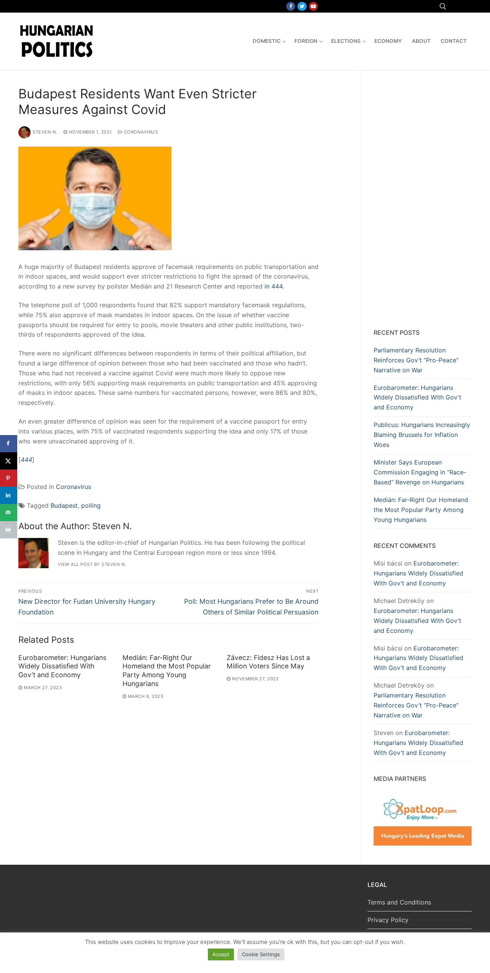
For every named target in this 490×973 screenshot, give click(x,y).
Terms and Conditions (399, 902)
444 (26, 459)
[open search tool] (442, 6)
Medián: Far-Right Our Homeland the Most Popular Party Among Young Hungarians (166, 671)
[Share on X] (8, 460)
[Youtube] (313, 6)
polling (91, 505)
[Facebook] (290, 6)
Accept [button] (220, 954)
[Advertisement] (423, 201)
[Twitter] (301, 6)
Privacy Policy (388, 920)
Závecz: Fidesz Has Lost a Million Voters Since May (268, 662)
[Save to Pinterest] (8, 478)
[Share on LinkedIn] (8, 495)
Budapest (64, 505)
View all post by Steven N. (92, 564)
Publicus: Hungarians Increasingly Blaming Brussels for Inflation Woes (422, 434)
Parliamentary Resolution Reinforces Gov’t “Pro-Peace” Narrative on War (416, 360)
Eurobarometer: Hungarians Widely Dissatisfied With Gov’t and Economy (62, 666)
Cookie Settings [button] (261, 954)
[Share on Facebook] (8, 443)
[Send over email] (8, 512)
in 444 (274, 286)
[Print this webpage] (8, 529)
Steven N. (45, 132)
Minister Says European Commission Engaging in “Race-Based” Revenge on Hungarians (420, 472)
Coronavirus (140, 132)
